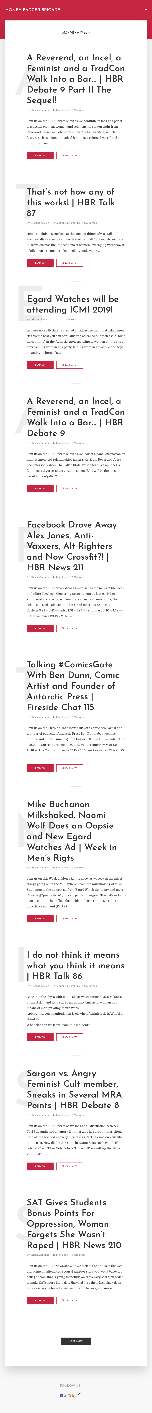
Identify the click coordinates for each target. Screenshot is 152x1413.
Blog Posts (62, 110)
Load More (76, 1341)
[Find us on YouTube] (73, 1395)
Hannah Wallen (40, 222)
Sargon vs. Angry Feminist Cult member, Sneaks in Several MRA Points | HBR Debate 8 (74, 1090)
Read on (40, 156)
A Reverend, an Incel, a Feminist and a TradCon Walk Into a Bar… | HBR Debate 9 (76, 417)
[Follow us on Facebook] (61, 1395)
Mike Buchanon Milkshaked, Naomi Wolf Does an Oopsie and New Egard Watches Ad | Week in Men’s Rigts (72, 831)
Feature (76, 222)
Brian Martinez (40, 110)
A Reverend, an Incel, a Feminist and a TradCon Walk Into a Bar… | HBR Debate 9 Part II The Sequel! (76, 79)
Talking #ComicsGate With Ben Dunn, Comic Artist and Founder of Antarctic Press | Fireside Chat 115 (73, 686)
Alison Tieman (39, 319)
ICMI (58, 319)
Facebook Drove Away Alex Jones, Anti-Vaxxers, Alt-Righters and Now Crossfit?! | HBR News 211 (72, 546)
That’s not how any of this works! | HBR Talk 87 (71, 203)
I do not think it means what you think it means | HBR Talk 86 (76, 966)
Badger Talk (63, 222)
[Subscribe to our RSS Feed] (69, 1395)
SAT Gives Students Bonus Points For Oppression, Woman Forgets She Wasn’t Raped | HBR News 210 (74, 1224)
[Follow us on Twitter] (65, 1395)
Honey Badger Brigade (32, 10)
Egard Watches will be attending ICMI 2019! (73, 305)
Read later (71, 156)
